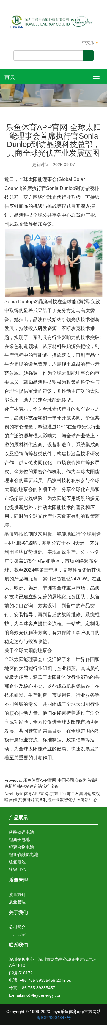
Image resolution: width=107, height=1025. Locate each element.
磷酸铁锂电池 (21, 832)
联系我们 (18, 944)
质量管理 (18, 879)
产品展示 (18, 817)
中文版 (89, 42)
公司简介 (17, 927)
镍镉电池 (17, 869)
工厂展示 (17, 934)
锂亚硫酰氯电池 (23, 854)
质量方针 (17, 894)
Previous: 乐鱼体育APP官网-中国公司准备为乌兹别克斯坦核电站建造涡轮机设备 (51, 783)
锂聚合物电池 (21, 847)
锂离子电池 (19, 839)
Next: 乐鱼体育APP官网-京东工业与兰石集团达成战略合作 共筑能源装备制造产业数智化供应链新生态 (52, 796)
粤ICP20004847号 (54, 1017)
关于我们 (18, 912)
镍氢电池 (17, 862)
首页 (9, 77)
